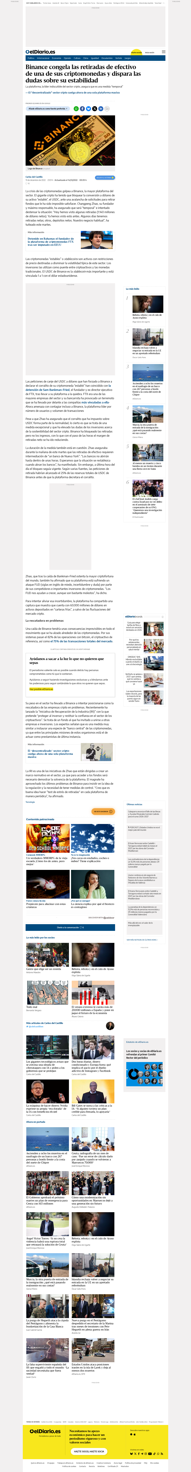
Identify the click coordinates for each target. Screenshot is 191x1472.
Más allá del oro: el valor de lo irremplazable (140, 924)
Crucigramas (57, 1422)
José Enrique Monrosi (81, 1166)
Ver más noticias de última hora (142, 940)
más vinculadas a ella (95, 402)
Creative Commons (104, 1463)
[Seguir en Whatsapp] (158, 1453)
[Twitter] (94, 108)
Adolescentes (114, 1422)
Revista (92, 1466)
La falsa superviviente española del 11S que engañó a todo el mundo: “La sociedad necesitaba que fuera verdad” (47, 1369)
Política (31, 58)
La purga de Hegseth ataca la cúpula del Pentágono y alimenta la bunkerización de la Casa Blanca (47, 1323)
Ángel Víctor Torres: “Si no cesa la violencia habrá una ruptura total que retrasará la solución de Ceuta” (46, 1241)
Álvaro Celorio (77, 1016)
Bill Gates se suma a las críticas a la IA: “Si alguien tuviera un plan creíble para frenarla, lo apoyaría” (92, 1108)
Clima (85, 58)
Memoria (96, 1422)
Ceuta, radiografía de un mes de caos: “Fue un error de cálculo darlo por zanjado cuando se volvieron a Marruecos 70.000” (92, 1158)
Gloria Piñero (31, 1289)
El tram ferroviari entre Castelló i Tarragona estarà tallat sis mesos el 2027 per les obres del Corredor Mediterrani (142, 847)
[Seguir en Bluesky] (131, 1453)
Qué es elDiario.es (37, 1463)
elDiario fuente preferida (127, 1422)
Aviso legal (118, 1463)
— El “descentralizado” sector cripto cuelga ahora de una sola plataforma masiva (73, 92)
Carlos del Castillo (34, 177)
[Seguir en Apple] (135, 1434)
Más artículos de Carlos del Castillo (44, 1023)
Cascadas (71, 1422)
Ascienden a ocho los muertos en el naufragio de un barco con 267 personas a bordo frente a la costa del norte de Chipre (46, 1158)
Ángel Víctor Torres (89, 3)
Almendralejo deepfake (146, 3)
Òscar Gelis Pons (79, 1289)
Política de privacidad (133, 1463)
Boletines (101, 1466)
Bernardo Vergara (33, 1010)
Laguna (90, 1422)
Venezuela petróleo (132, 3)
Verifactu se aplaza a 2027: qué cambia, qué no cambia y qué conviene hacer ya (133, 679)
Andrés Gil (76, 1333)
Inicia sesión (149, 52)
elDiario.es (30, 1166)
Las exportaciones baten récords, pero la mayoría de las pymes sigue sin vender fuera (134, 696)
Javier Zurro (31, 1377)
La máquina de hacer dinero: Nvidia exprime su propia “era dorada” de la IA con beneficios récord (47, 1108)
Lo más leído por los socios (40, 937)
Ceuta (80, 3)
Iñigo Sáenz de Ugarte (81, 975)
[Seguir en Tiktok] (154, 1453)
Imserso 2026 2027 (81, 1422)
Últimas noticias (134, 804)
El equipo (50, 1463)
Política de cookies (69, 1466)
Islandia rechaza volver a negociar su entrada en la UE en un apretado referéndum (93, 1282)
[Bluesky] (88, 108)
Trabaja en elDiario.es (65, 1463)
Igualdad (95, 58)
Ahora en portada (35, 1122)
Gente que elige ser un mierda (43, 969)
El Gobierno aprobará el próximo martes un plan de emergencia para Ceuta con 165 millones (47, 1200)
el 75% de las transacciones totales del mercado (81, 641)
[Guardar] (106, 108)
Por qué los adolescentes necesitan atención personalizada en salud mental (134, 645)
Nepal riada (73, 3)
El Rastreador (138, 517)
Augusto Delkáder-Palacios (83, 1207)
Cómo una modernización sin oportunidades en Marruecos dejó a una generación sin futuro (92, 1200)
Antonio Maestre (33, 972)
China (164, 3)
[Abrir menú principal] (163, 52)
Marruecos (100, 3)
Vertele (118, 58)
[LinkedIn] (100, 108)
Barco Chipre (65, 3)
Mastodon (125, 1466)
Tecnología (30, 802)
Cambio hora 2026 (46, 1422)
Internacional (43, 58)
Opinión (67, 58)
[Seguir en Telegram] (142, 1453)
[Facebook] (82, 108)
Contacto (82, 1466)
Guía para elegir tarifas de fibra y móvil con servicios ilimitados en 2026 (134, 626)
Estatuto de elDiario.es (137, 1042)
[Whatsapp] (76, 108)
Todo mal (31, 1007)
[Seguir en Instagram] (146, 1453)
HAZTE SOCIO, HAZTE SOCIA (89, 1451)
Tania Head (158, 3)
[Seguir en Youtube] (150, 1453)
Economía (56, 58)
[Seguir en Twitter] (135, 1453)
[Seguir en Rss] (162, 1453)
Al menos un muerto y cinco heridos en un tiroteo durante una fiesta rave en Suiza (147, 466)
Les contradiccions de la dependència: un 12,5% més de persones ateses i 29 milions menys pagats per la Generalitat (144, 863)
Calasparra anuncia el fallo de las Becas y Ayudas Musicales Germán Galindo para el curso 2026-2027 (144, 814)
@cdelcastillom (35, 1026)
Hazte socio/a (136, 52)
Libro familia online (142, 1422)
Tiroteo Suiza (47, 3)
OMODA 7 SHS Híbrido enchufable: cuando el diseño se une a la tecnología (134, 660)
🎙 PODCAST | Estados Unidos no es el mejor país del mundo (144, 828)
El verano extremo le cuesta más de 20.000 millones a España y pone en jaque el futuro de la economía (93, 1010)
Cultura (77, 58)
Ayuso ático (108, 3)
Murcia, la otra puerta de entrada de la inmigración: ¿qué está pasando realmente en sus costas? (47, 1282)
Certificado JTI (113, 1466)
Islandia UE (55, 3)
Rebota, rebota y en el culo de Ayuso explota (93, 970)
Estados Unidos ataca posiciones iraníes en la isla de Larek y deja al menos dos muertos (91, 1367)
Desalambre (107, 58)
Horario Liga (104, 1422)
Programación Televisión (156, 1422)
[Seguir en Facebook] (139, 1453)
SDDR (64, 1422)
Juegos (128, 58)
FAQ (145, 1463)
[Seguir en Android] (131, 1434)
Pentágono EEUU (118, 3)
